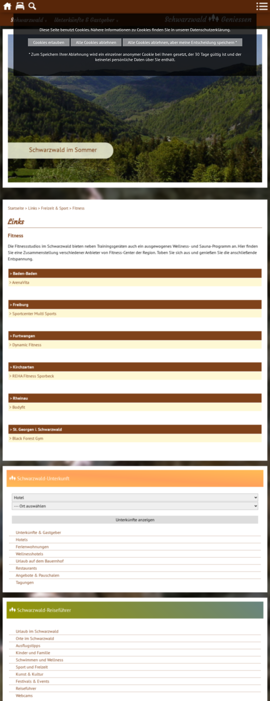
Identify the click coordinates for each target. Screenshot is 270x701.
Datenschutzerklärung (210, 29)
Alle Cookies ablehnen (96, 42)
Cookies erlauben (48, 42)
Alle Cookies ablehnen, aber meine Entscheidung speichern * (182, 42)
